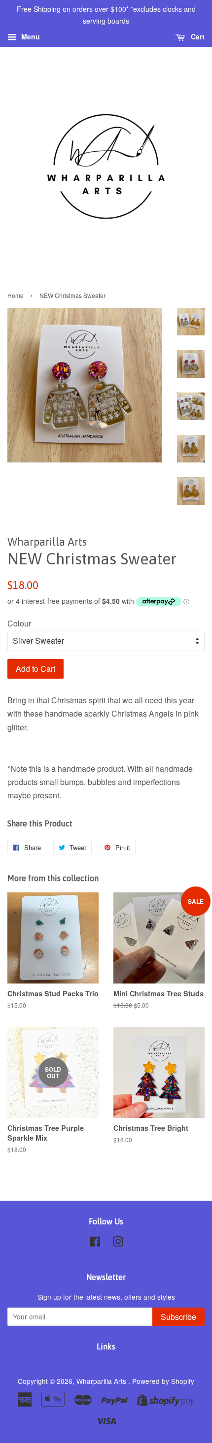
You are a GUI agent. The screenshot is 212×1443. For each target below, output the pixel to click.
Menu (29, 36)
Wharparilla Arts (102, 1381)
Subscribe (178, 1316)
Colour (19, 623)
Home (15, 295)
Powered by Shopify (163, 1381)
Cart (197, 36)
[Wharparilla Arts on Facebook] (95, 1243)
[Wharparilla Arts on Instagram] (117, 1243)
